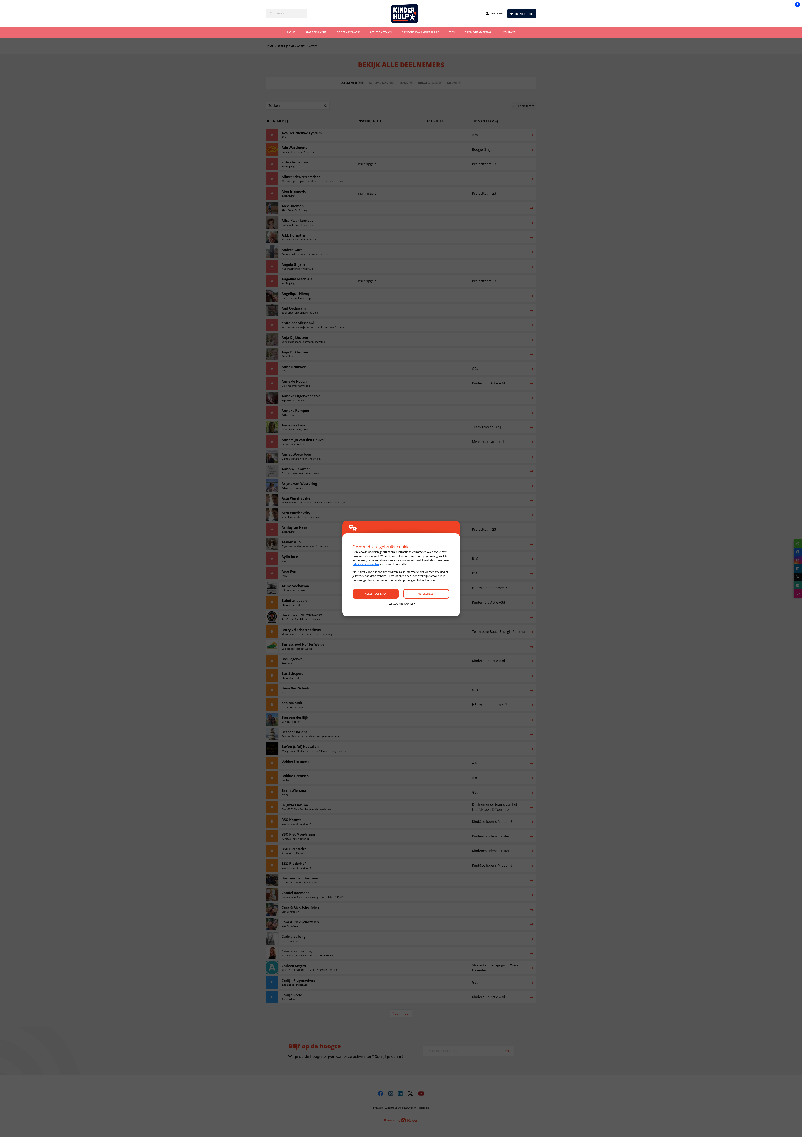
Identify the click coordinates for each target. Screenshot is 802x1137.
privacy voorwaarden (366, 564)
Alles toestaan (376, 594)
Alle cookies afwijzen (401, 603)
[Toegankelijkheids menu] (797, 4)
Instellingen (426, 594)
